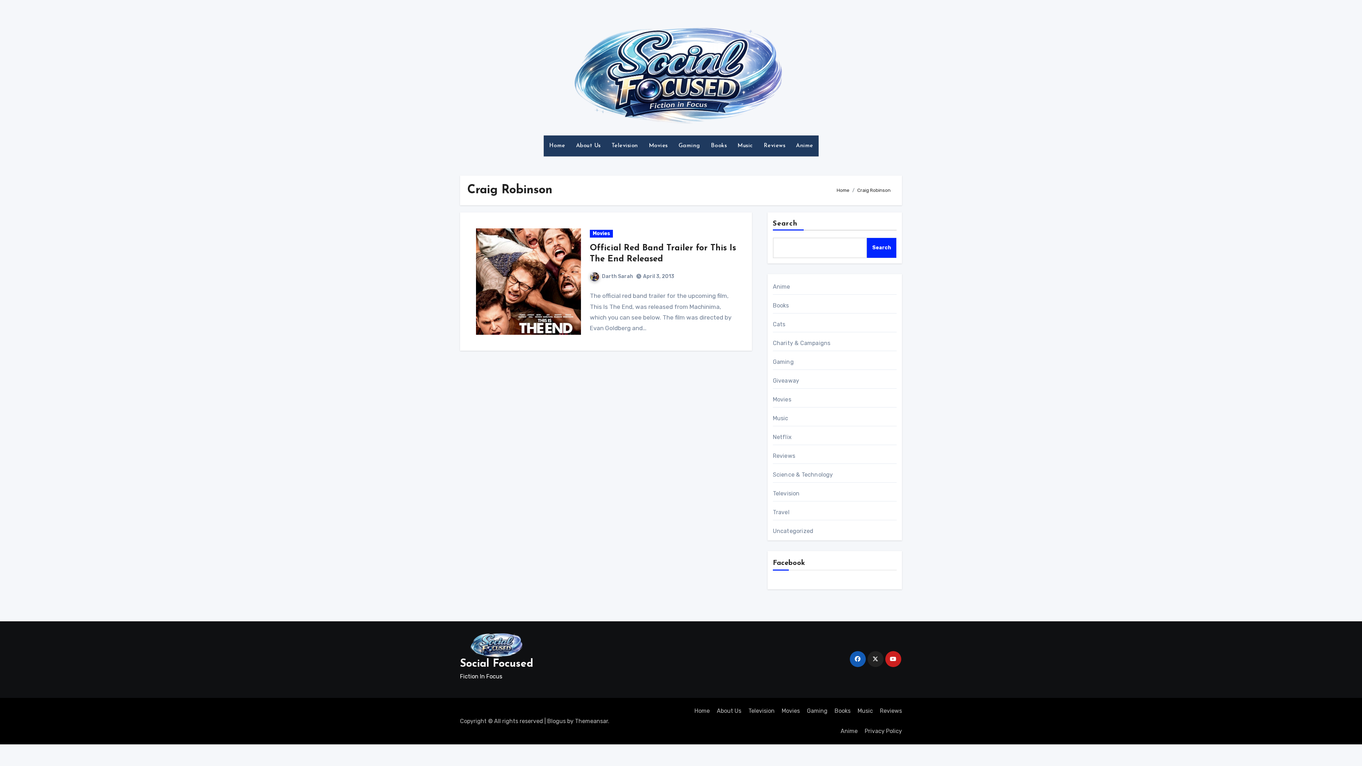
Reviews (775, 146)
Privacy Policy (883, 731)
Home (557, 146)
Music (745, 146)
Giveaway (786, 380)
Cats (779, 324)
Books (719, 146)
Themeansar (591, 721)
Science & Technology (803, 474)
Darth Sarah (617, 276)
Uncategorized (793, 531)
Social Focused (496, 664)
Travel (781, 512)
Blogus (556, 721)
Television (624, 146)
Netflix (782, 437)
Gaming (689, 146)
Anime (804, 146)
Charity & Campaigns (802, 343)
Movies (658, 146)
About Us (588, 146)
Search (785, 223)
